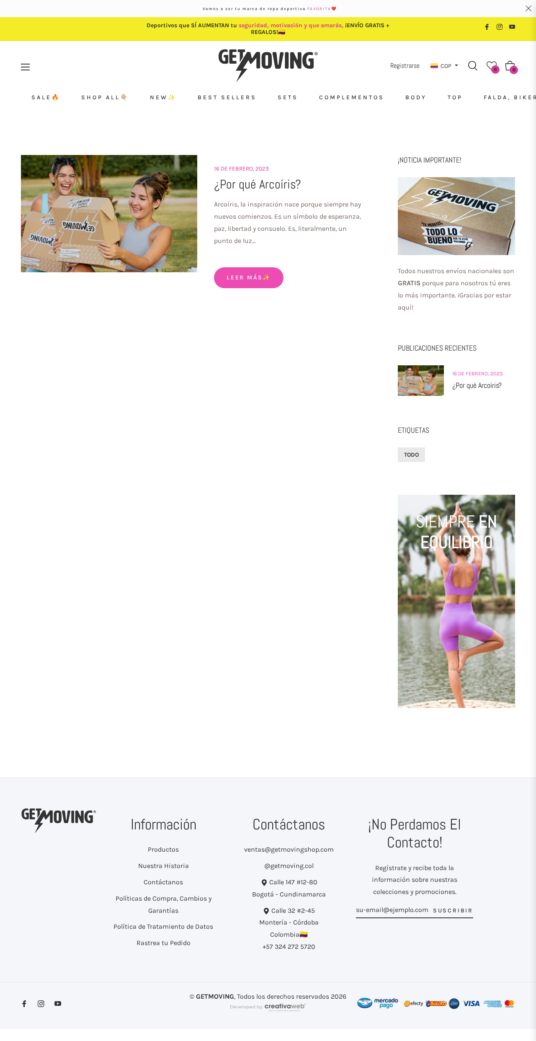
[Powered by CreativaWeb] (268, 1011)
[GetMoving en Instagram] (499, 26)
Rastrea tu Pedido (164, 943)
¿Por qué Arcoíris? (257, 184)
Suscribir (453, 910)
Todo (411, 454)
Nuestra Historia (163, 866)
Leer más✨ (249, 277)
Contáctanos (163, 882)
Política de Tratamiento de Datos (163, 926)
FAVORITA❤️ (322, 8)
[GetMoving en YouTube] (512, 26)
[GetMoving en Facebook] (487, 26)
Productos (163, 849)
